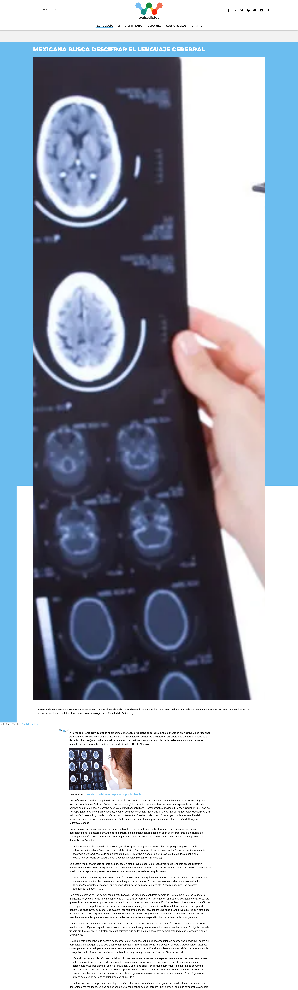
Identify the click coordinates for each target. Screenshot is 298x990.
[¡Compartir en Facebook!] (60, 730)
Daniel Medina (30, 724)
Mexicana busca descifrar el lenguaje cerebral (119, 49)
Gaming (197, 25)
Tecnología (104, 25)
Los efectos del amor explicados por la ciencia (113, 794)
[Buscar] (268, 10)
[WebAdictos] (149, 10)
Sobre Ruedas (176, 25)
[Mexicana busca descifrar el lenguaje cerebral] (149, 378)
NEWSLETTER (50, 10)
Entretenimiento (130, 25)
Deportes (154, 25)
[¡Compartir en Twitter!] (64, 730)
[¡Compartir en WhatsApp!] (68, 730)
